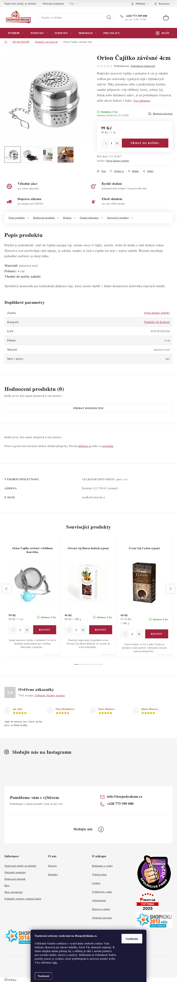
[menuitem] (15, 33)
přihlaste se (84, 446)
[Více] (162, 33)
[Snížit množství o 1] (106, 143)
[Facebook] (101, 829)
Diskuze (67, 217)
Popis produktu (17, 217)
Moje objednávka (13, 892)
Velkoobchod (99, 900)
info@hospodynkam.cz (124, 796)
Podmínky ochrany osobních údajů (22, 898)
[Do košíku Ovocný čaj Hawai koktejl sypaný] (100, 629)
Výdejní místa (99, 874)
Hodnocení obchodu (15, 879)
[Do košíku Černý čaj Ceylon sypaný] (156, 633)
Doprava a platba (101, 909)
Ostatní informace (89, 217)
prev (6, 589)
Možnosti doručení (163, 113)
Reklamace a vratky (102, 865)
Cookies (96, 883)
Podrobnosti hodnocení (143, 66)
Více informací (141, 100)
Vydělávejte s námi (102, 891)
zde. (55, 962)
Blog (7, 885)
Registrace (164, 3)
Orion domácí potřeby (117, 160)
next (170, 589)
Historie (52, 865)
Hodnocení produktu (44, 217)
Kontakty (53, 874)
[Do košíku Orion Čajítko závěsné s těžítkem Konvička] (44, 629)
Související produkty (118, 217)
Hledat (109, 17)
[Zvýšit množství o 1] (117, 143)
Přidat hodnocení (88, 408)
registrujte (107, 446)
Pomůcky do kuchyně (157, 322)
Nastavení (43, 976)
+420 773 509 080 (136, 15)
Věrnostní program (102, 917)
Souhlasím (132, 939)
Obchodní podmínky (53, 3)
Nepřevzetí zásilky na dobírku (20, 3)
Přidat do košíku (145, 143)
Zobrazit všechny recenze (50, 695)
